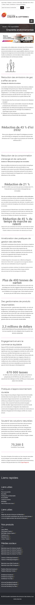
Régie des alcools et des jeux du (12, 514)
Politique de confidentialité (8, 495)
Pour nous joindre (6, 492)
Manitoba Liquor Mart (9, 563)
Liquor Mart (4, 2)
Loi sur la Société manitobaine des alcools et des (16, 516)
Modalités (4, 501)
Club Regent (6, 531)
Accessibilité (4, 497)
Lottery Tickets (5, 4)
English (28, 7)
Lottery (5, 539)
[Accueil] (15, 15)
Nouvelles (3, 494)
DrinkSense (12, 4)
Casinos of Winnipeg (17, 2)
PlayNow (9, 2)
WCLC (32, 2)
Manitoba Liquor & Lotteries (11, 548)
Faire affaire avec (7, 503)
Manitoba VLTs (26, 2)
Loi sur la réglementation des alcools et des (14, 518)
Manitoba (5, 537)
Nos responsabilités (13, 26)
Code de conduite (6, 499)
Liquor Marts (4, 529)
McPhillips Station (8, 533)
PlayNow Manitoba (9, 569)
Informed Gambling (20, 4)
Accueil (4, 26)
